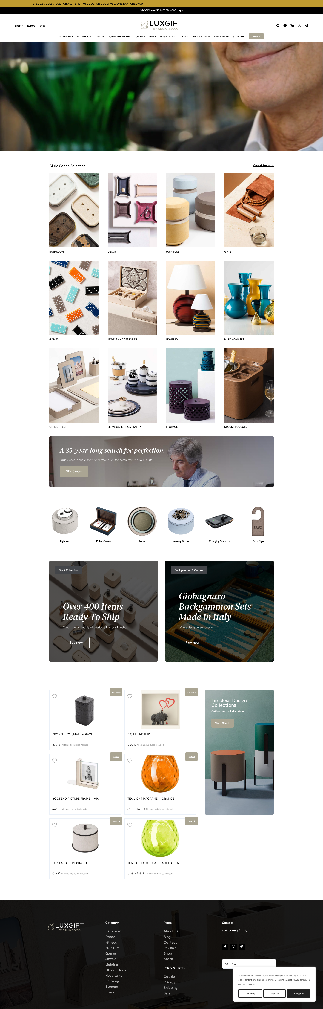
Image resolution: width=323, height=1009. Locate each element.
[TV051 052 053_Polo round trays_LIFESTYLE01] (142, 507)
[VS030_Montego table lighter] (65, 507)
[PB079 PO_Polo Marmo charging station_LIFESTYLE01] (219, 507)
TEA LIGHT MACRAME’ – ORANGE (150, 798)
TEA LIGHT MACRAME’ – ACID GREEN (153, 863)
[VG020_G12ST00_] (103, 507)
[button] (278, 25)
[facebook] (225, 947)
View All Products (263, 165)
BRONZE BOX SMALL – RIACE (72, 734)
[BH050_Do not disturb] (258, 507)
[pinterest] (242, 947)
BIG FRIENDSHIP (138, 734)
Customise (250, 993)
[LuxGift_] (161, 19)
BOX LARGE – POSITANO (69, 863)
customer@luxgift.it (237, 930)
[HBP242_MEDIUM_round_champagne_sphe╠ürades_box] (180, 507)
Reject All (274, 993)
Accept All (299, 993)
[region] (274, 984)
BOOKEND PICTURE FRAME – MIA (75, 798)
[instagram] (233, 947)
